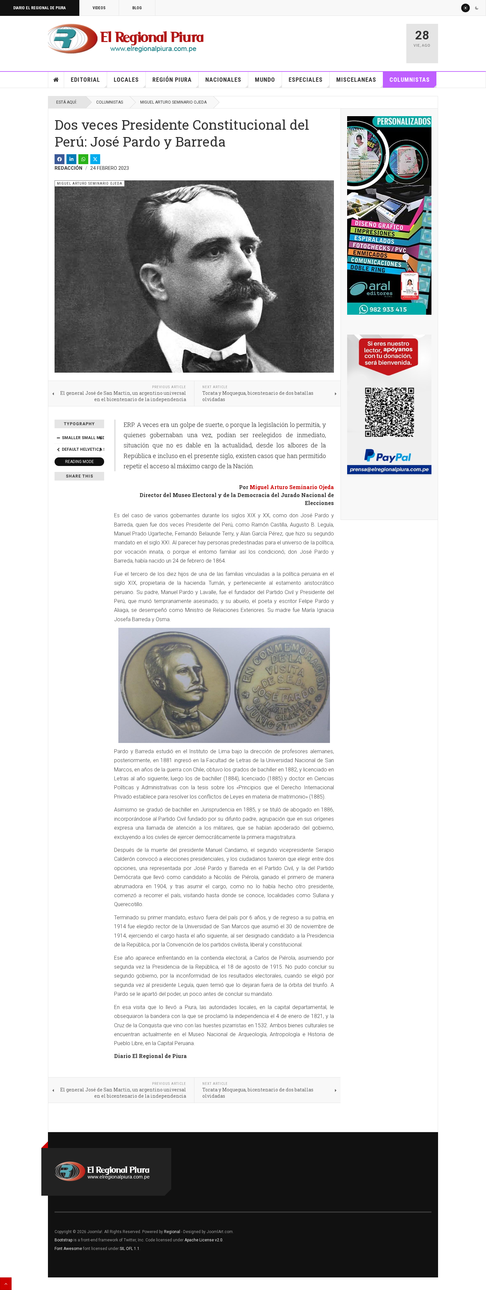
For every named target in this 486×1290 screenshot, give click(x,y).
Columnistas (409, 79)
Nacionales (223, 79)
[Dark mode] (476, 8)
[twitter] (95, 159)
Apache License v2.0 (203, 1240)
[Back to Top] (6, 1283)
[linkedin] (71, 159)
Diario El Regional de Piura (39, 8)
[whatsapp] (83, 159)
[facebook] (59, 159)
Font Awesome (68, 1248)
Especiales (306, 79)
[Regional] (126, 39)
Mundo (265, 79)
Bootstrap (63, 1240)
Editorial (85, 79)
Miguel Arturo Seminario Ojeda (173, 102)
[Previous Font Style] (58, 449)
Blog (137, 8)
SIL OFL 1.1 (130, 1248)
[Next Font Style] (100, 449)
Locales (126, 79)
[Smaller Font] (58, 437)
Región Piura (172, 79)
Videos (99, 8)
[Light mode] (465, 8)
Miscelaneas (356, 79)
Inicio (56, 80)
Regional (172, 1231)
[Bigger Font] (100, 437)
